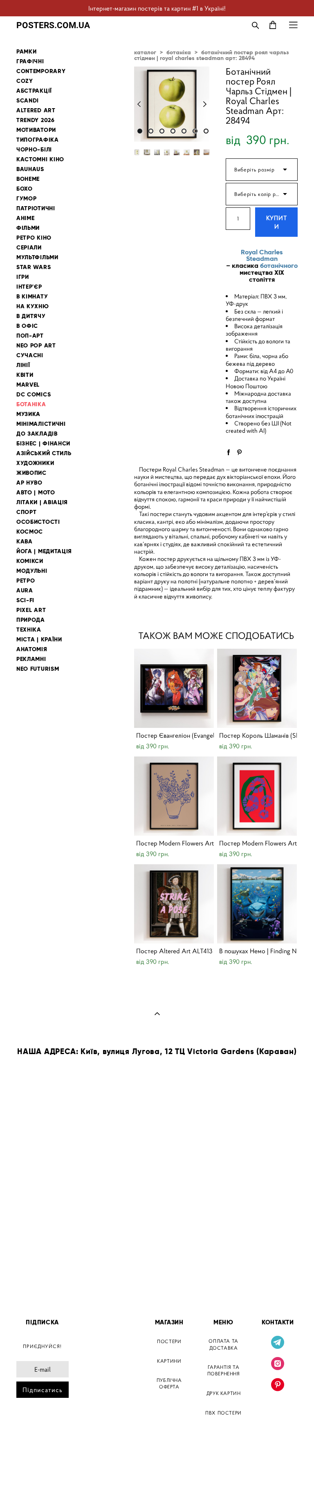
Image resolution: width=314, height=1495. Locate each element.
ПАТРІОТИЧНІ (35, 208)
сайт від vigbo (33, 1476)
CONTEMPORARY (40, 71)
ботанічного (279, 266)
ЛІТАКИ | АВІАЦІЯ (42, 502)
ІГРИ (22, 277)
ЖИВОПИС (31, 473)
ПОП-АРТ (30, 335)
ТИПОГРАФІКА (37, 139)
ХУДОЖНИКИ (35, 463)
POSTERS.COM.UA (53, 25)
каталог (145, 52)
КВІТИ (25, 375)
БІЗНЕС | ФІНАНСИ (43, 443)
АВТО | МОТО (35, 492)
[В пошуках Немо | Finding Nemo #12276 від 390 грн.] (257, 903)
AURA (24, 590)
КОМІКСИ (29, 561)
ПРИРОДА (30, 619)
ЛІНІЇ (23, 365)
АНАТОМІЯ (31, 649)
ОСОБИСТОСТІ (38, 522)
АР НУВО (29, 482)
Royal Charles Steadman (262, 255)
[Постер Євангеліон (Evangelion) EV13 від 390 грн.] (174, 688)
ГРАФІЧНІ (30, 61)
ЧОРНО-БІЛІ (34, 149)
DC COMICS (33, 394)
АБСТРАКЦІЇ (34, 90)
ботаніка (178, 52)
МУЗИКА (28, 414)
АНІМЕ (25, 218)
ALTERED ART (36, 110)
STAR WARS (33, 267)
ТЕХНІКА (28, 629)
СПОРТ (26, 512)
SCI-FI (25, 600)
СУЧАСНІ (29, 355)
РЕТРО (25, 580)
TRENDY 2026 (35, 120)
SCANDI (27, 100)
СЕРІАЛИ (29, 247)
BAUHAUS (30, 169)
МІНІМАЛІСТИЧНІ (41, 424)
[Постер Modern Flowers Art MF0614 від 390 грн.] (257, 796)
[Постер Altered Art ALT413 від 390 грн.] (174, 903)
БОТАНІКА (31, 404)
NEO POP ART (36, 345)
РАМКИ (26, 51)
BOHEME (28, 179)
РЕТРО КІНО (34, 237)
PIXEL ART (31, 610)
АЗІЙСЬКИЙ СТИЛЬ (44, 453)
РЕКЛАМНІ (31, 659)
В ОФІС (27, 326)
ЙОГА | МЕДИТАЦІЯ (44, 551)
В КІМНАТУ (32, 296)
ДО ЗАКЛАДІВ (37, 433)
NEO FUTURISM (37, 668)
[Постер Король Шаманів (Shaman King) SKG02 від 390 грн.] (257, 688)
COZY (24, 81)
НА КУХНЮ (32, 306)
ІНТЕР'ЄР (29, 286)
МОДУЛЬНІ (31, 571)
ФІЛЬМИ (28, 228)
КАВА (24, 541)
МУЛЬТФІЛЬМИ (37, 257)
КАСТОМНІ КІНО (40, 159)
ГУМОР (26, 198)
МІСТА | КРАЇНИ (39, 639)
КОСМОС (29, 531)
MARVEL (28, 384)
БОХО (24, 188)
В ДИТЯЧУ (31, 316)
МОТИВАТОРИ (36, 130)
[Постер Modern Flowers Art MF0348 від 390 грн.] (174, 796)
